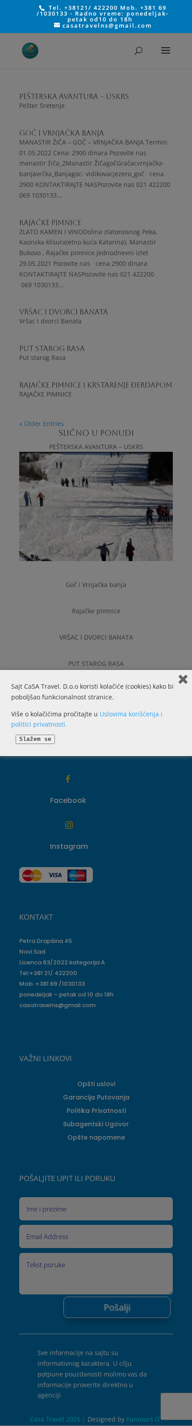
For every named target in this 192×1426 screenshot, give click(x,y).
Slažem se (35, 739)
